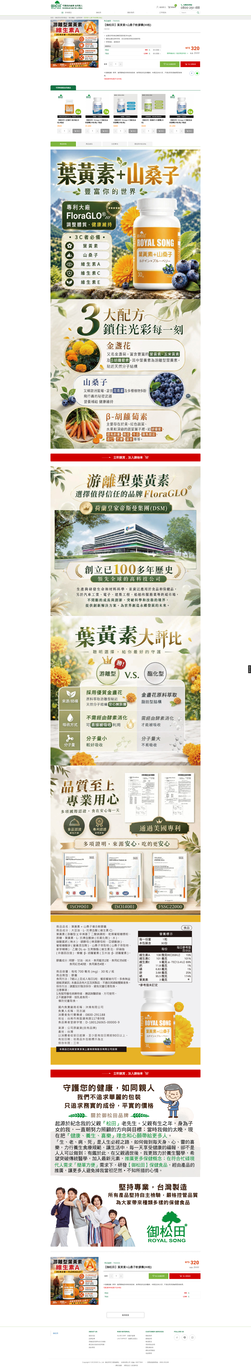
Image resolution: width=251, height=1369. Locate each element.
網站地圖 (118, 1365)
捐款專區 (92, 1347)
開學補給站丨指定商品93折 (176, 53)
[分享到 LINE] (197, 73)
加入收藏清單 (171, 64)
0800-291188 (164, 1362)
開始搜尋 (198, 12)
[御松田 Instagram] (192, 1337)
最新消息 (92, 1336)
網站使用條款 (150, 1350)
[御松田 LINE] (185, 1337)
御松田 (98, 12)
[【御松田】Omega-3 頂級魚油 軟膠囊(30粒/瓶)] (125, 106)
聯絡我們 (149, 1336)
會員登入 (162, 7)
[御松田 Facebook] (177, 1337)
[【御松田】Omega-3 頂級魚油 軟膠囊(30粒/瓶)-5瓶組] (182, 106)
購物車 (173, 6)
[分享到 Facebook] (192, 73)
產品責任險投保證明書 (96, 1344)
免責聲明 (149, 1353)
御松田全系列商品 (61, 17)
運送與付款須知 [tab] (140, 144)
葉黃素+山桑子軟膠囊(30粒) (93, 17)
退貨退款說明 (150, 1344)
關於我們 (130, 12)
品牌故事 (92, 1338)
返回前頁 (125, 1315)
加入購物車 (192, 64)
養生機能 (72, 17)
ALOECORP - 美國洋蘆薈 (126, 1336)
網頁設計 (127, 1365)
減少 (111, 64)
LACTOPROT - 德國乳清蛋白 (127, 1338)
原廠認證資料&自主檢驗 (97, 1341)
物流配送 (149, 1341)
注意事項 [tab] (114, 144)
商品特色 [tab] (63, 144)
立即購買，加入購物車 (128, 457)
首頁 (51, 17)
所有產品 (68, 12)
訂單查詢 (163, 12)
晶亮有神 (79, 17)
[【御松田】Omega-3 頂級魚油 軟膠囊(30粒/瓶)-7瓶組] (97, 106)
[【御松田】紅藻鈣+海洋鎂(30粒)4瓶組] (69, 106)
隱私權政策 (149, 1347)
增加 (120, 64)
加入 (78, 131)
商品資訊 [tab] (89, 144)
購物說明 (149, 1338)
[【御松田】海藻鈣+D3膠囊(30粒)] (153, 106)
